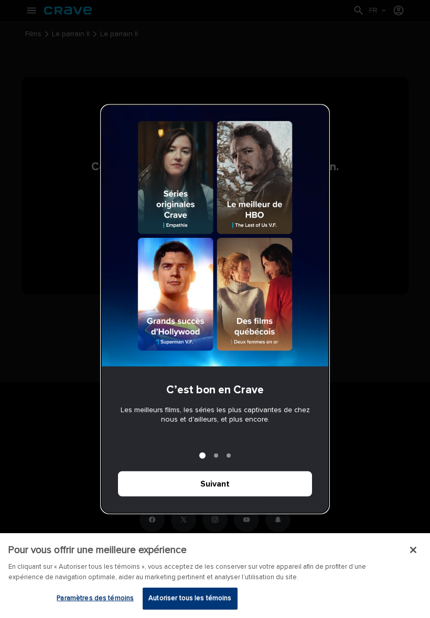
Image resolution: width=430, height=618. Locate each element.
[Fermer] (413, 549)
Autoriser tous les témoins (189, 598)
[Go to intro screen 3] (229, 455)
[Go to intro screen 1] (202, 455)
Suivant (215, 483)
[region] (215, 575)
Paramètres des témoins (95, 598)
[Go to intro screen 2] (216, 455)
